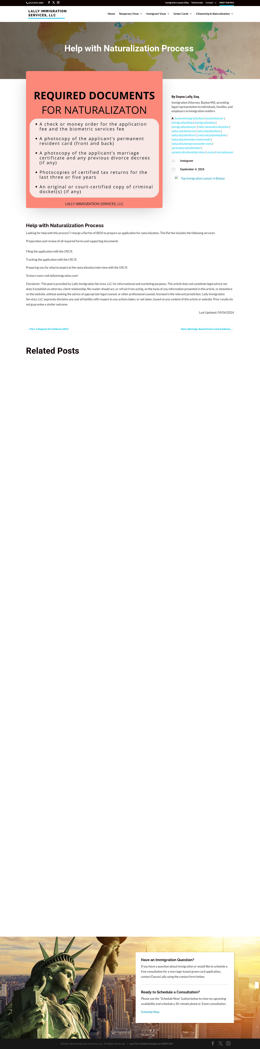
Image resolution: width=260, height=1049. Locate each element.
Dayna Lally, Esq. (188, 97)
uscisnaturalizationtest (186, 148)
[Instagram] (58, 2)
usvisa (211, 152)
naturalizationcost (183, 131)
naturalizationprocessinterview (192, 143)
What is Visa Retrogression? (47, 872)
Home (111, 13)
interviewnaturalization (213, 127)
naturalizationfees (208, 131)
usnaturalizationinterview (188, 152)
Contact (209, 3)
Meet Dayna (226, 3)
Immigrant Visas (156, 13)
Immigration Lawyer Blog (177, 3)
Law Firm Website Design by (151, 1043)
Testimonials (197, 3)
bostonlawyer (215, 118)
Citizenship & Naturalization (213, 13)
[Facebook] (49, 2)
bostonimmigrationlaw (189, 118)
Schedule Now (150, 1012)
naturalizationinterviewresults (191, 139)
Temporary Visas (129, 13)
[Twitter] (53, 2)
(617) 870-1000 (35, 2)
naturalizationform (184, 135)
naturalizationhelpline (212, 135)
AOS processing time (42, 687)
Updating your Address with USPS (51, 501)
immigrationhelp (182, 122)
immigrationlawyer (184, 127)
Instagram (186, 160)
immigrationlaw (205, 122)
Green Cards (181, 13)
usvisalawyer (225, 152)
